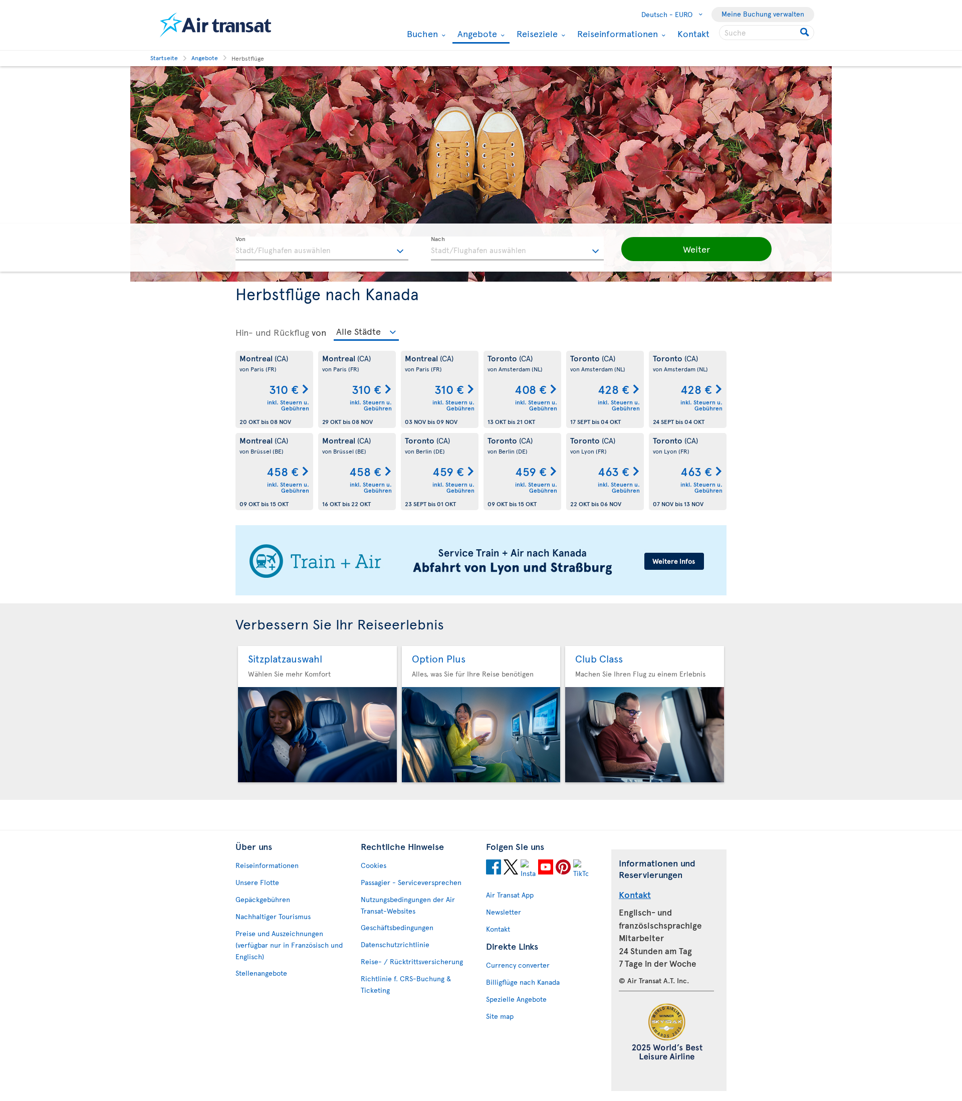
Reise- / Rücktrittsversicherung (412, 961)
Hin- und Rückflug (272, 332)
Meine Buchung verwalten (763, 14)
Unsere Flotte (257, 882)
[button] (696, 249)
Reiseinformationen (616, 33)
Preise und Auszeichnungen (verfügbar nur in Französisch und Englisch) (289, 945)
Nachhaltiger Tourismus (273, 916)
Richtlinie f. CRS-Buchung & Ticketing (406, 984)
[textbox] (321, 249)
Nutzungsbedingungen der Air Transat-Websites (408, 905)
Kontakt (693, 33)
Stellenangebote (261, 973)
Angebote (476, 34)
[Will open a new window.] (493, 868)
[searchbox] (766, 32)
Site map (500, 1016)
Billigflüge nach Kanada (523, 982)
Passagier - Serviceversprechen (411, 882)
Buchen (421, 33)
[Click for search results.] (805, 32)
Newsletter (503, 912)
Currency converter (518, 965)
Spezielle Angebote (516, 999)
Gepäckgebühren (262, 899)
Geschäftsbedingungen (397, 927)
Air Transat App (510, 895)
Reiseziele (536, 33)
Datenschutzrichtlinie (395, 944)
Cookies (373, 865)
